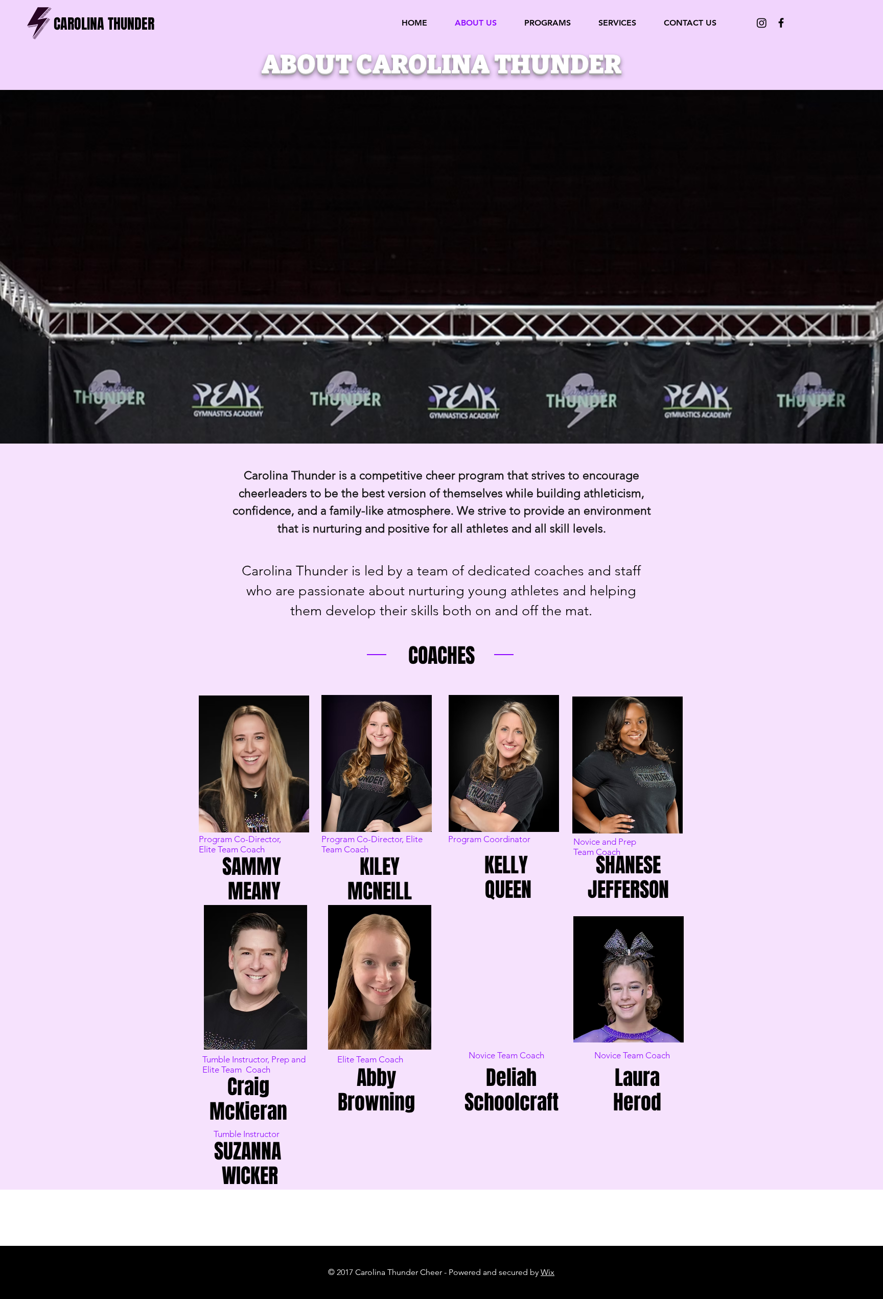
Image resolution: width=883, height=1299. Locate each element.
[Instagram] (761, 22)
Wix (547, 1272)
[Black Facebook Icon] (781, 22)
